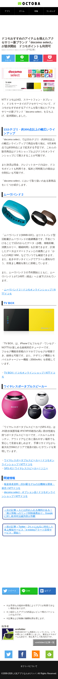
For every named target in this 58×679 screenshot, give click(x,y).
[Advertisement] (29, 26)
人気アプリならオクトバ (24, 673)
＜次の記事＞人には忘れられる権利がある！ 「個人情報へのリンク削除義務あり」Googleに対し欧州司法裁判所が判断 (28, 513)
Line (22, 60)
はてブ (36, 60)
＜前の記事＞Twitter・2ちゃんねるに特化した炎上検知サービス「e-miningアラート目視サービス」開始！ (28, 529)
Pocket (50, 60)
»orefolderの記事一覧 (44, 642)
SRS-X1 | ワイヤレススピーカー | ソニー (26, 468)
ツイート (8, 60)
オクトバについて (29, 666)
